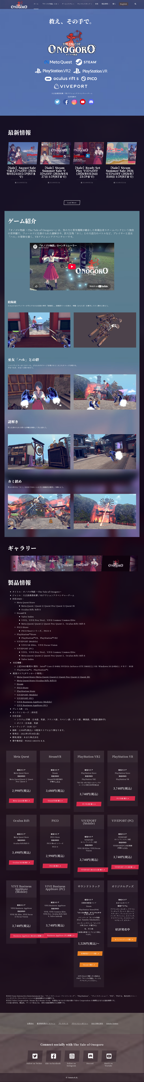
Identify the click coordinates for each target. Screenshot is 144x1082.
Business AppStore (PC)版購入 (60, 935)
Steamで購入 (88, 965)
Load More (72, 202)
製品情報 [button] (105, 4)
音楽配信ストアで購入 (89, 953)
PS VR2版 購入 (88, 804)
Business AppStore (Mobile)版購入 (28, 936)
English (123, 4)
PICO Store (22, 687)
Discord (91, 102)
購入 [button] (114, 4)
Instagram (74, 102)
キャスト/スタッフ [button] (84, 4)
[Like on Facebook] (53, 1056)
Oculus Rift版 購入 (21, 862)
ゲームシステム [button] (67, 4)
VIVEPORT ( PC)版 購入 (124, 867)
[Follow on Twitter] (35, 1056)
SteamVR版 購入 (55, 801)
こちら (57, 781)
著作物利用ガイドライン (46, 1023)
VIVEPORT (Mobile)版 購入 (92, 870)
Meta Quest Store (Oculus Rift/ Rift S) (37, 680)
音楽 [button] (96, 4)
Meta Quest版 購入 (21, 801)
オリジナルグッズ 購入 (123, 939)
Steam (20, 684)
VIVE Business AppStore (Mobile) (34, 701)
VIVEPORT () (27, 694)
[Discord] (90, 1056)
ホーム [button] (36, 4)
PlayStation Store (26, 691)
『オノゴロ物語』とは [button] (50, 4)
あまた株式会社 (97, 1023)
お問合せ (30, 1023)
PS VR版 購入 (122, 798)
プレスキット (63, 1023)
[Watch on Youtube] (109, 1056)
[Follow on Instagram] (72, 1056)
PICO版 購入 (55, 866)
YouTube (83, 102)
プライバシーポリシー (80, 1023)
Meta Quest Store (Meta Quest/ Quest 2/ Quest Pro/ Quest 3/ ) (53, 676)
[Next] (134, 563)
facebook (66, 102)
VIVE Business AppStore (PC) (32, 705)
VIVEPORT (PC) (25, 698)
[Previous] (13, 563)
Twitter (57, 102)
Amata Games (112, 1023)
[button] (135, 4)
